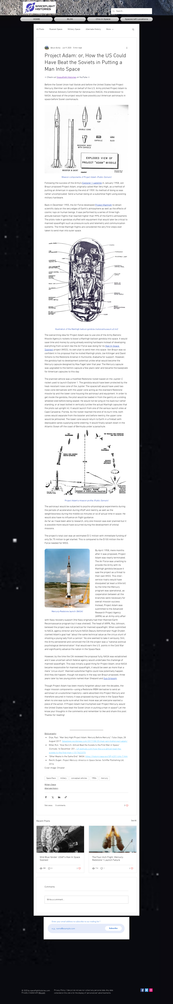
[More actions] (126, 47)
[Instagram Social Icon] (151, 990)
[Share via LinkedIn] (59, 797)
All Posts (40, 29)
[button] (133, 29)
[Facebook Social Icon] (142, 990)
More (108, 29)
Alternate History (93, 29)
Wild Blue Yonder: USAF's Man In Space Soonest (60, 859)
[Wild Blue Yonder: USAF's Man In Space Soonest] (60, 839)
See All (134, 821)
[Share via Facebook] (46, 797)
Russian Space (55, 29)
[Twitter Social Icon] (146, 990)
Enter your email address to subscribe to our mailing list (75, 921)
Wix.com (42, 993)
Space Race (51, 778)
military (63, 778)
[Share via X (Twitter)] (52, 797)
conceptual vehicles (79, 778)
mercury (104, 778)
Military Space (74, 29)
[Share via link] (65, 797)
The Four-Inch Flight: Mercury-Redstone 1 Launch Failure (108, 859)
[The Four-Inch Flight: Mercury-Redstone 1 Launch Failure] (113, 839)
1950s (94, 778)
